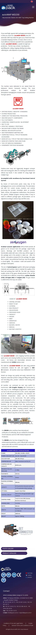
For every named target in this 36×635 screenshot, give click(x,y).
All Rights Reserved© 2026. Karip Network (17, 629)
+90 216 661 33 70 (11, 610)
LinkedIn (29, 577)
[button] (33, 1)
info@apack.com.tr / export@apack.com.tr (19, 613)
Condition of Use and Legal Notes (13, 623)
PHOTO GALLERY (8, 549)
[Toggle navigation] (33, 7)
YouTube (29, 573)
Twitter (29, 575)
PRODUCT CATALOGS (10, 553)
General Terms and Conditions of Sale (22, 625)
